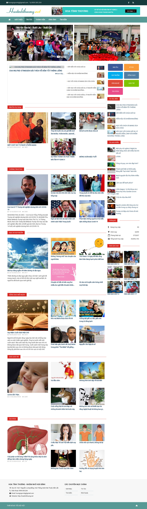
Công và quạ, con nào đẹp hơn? (127, 163)
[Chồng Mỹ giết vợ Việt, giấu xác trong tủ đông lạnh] (92, 308)
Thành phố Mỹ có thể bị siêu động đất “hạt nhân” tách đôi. (126, 170)
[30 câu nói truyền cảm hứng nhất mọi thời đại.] (92, 272)
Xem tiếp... (60, 74)
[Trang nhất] (10, 19)
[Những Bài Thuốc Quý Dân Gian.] (63, 458)
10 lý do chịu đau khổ (123, 197)
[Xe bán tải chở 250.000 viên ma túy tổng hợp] (63, 183)
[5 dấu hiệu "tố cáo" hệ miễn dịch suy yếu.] (63, 432)
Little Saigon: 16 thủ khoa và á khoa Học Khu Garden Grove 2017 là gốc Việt (122, 191)
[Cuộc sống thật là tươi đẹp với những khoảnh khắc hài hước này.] (63, 396)
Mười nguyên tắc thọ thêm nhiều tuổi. (127, 177)
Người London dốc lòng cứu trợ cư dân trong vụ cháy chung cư (127, 206)
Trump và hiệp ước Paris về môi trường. (127, 212)
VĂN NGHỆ (115, 83)
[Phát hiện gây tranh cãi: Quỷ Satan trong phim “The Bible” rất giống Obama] (63, 334)
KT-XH (131, 67)
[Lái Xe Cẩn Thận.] (27, 377)
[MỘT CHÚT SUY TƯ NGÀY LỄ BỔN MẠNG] (27, 127)
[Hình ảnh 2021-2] (115, 287)
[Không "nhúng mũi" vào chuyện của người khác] (63, 246)
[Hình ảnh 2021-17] (132, 287)
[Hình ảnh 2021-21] (132, 257)
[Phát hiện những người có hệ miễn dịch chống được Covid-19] (92, 208)
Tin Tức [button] (29, 19)
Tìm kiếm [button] (63, 19)
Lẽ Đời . (118, 156)
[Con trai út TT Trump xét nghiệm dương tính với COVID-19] (27, 189)
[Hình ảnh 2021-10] (115, 272)
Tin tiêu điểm (113, 99)
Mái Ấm (115, 67)
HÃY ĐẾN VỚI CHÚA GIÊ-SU (125, 113)
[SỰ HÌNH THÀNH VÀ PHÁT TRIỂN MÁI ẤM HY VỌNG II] (63, 146)
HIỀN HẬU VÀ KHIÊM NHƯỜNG (127, 119)
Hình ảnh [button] (52, 19)
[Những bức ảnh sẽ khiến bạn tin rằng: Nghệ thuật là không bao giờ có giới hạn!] (92, 396)
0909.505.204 (36, 2)
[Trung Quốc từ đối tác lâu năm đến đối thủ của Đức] (92, 183)
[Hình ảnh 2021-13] (132, 272)
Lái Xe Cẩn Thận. (13, 395)
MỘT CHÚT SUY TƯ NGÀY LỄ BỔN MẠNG (21, 145)
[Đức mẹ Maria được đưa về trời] (63, 308)
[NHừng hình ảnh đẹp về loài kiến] (92, 370)
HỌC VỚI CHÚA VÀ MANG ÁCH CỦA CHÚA (127, 127)
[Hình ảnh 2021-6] (115, 257)
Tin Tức (83, 489)
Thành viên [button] (40, 19)
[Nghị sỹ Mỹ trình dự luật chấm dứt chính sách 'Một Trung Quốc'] (63, 208)
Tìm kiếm (69, 493)
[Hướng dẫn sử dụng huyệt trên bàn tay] (92, 458)
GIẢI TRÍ (131, 83)
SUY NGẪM (115, 75)
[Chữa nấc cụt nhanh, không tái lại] (92, 432)
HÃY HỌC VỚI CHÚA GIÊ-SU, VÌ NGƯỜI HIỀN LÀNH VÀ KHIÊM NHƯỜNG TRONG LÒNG (122, 133)
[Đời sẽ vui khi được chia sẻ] (92, 120)
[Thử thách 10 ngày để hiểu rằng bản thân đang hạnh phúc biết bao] (92, 246)
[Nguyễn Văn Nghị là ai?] (92, 334)
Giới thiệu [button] (19, 19)
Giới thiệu (69, 489)
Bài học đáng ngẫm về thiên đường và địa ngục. (24, 270)
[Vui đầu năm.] (63, 370)
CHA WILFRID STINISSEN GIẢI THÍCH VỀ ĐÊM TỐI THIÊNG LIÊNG (35, 71)
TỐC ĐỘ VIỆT (20, 505)
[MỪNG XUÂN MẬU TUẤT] (92, 146)
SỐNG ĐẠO (132, 75)
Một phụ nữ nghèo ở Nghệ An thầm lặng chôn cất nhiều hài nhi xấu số (127, 151)
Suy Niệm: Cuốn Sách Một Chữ (18, 332)
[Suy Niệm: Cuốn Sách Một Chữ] (27, 315)
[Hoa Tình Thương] (23, 11)
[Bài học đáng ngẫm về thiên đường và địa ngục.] (27, 253)
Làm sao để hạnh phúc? (124, 183)
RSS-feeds (84, 493)
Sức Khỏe (115, 91)
